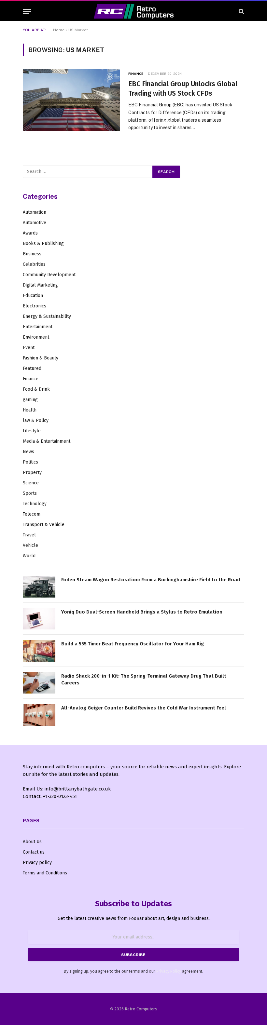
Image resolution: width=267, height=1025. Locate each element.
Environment (36, 337)
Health (29, 410)
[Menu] (27, 11)
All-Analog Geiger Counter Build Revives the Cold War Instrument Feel (143, 708)
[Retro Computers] (134, 11)
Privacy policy (37, 862)
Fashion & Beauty (40, 358)
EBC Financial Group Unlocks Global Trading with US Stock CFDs (182, 89)
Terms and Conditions (45, 873)
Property (32, 472)
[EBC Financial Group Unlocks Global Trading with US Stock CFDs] (71, 100)
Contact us (34, 852)
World (29, 556)
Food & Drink (36, 389)
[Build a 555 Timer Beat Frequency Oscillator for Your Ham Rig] (39, 651)
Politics (30, 462)
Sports (30, 493)
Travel (29, 535)
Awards (30, 233)
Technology (35, 503)
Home (58, 30)
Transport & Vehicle (43, 524)
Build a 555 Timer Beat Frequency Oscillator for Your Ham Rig (132, 644)
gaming (30, 399)
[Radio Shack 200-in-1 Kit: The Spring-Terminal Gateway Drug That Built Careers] (39, 683)
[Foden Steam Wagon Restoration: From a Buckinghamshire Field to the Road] (39, 587)
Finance (135, 73)
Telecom (31, 514)
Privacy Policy (168, 971)
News (28, 451)
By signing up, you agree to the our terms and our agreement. (133, 971)
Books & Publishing (43, 243)
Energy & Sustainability (47, 316)
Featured (32, 368)
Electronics (34, 306)
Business (32, 254)
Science (31, 483)
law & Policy (36, 420)
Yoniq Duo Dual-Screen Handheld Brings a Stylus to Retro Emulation (141, 612)
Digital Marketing (40, 285)
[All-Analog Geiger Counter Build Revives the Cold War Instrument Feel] (39, 715)
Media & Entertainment (46, 441)
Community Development (49, 274)
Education (33, 295)
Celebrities (34, 264)
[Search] (240, 11)
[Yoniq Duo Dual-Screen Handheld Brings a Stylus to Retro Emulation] (39, 619)
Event (29, 347)
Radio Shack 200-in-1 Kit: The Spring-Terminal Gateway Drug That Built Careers (143, 679)
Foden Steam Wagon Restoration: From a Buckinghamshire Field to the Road (150, 580)
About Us (32, 841)
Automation (34, 212)
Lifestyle (32, 431)
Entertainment (37, 327)
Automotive (34, 222)
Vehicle (30, 545)
